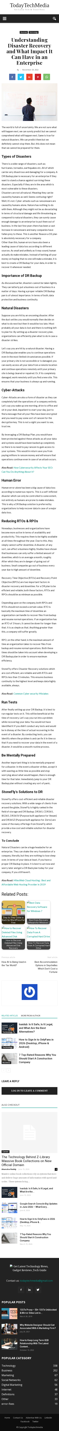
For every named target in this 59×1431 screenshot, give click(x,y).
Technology (34, 32)
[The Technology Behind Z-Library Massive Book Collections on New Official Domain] (29, 1132)
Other (5, 1399)
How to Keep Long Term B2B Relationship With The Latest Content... (34, 1343)
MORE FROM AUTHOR (30, 1015)
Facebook (25, 1421)
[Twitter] (38, 1290)
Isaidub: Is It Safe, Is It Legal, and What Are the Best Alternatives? (36, 1028)
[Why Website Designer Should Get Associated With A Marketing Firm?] (9, 1328)
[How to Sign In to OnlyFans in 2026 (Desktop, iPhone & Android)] (9, 1043)
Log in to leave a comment (29, 1090)
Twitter (35, 1421)
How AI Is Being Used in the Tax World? (14, 964)
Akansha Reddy (9, 1169)
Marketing (8, 1375)
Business (24, 32)
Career (5, 1151)
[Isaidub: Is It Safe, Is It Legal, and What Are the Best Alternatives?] (9, 1028)
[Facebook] (21, 1290)
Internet (6, 1389)
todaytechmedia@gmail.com (36, 1280)
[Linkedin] (29, 1290)
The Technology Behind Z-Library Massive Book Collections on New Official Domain (27, 1161)
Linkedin (48, 1417)
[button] (54, 18)
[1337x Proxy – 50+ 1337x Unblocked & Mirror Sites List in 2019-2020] (9, 1313)
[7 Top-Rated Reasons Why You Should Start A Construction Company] (9, 1058)
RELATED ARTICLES (10, 1015)
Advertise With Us (34, 1417)
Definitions (8, 1394)
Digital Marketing (12, 1384)
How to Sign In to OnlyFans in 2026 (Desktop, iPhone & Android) (36, 1043)
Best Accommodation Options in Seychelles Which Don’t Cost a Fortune (46, 967)
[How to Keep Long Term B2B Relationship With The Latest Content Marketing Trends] (9, 1344)
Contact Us (18, 1417)
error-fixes (8, 1404)
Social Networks (11, 1380)
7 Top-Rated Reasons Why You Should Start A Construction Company (37, 1058)
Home (7, 1417)
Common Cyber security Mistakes (31, 693)
